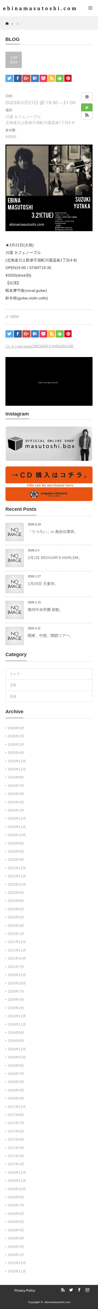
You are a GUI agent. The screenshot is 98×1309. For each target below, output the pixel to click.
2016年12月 (17, 1172)
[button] (86, 115)
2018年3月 (16, 1098)
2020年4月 (16, 1000)
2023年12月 (17, 818)
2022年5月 (16, 917)
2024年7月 (16, 786)
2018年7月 (16, 1074)
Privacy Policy (24, 1290)
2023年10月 (17, 835)
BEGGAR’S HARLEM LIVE (54, 346)
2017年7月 (16, 1123)
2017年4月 (16, 1139)
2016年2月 (16, 1247)
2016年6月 (16, 1214)
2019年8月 (16, 1041)
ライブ (15, 674)
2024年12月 (17, 761)
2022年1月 (16, 934)
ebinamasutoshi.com (57, 1302)
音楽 (13, 696)
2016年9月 (16, 1197)
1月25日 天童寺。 (43, 583)
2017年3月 (16, 1148)
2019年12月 (17, 1016)
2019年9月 (16, 1033)
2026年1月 (16, 745)
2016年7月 (16, 1205)
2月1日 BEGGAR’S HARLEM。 (55, 557)
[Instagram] (87, 1290)
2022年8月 (16, 901)
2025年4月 (16, 753)
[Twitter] (70, 1290)
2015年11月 (17, 1271)
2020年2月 (16, 1008)
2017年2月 (16, 1156)
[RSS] (62, 1290)
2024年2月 (16, 802)
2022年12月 (17, 868)
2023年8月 (16, 843)
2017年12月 (17, 1107)
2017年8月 (16, 1115)
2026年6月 (16, 728)
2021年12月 (17, 942)
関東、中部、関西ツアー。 (51, 635)
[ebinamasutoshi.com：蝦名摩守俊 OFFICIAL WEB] (38, 8)
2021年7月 (16, 967)
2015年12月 (17, 1263)
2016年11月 (17, 1181)
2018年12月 (17, 1049)
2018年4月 (16, 1090)
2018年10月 (17, 1057)
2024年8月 (16, 777)
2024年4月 (16, 794)
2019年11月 (17, 1024)
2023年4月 (16, 860)
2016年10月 (17, 1189)
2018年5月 (16, 1082)
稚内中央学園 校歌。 (45, 609)
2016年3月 (16, 1238)
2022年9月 (16, 893)
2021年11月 (17, 950)
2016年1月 (16, 1255)
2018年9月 (16, 1066)
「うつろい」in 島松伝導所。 (53, 531)
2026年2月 (16, 736)
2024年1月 (16, 810)
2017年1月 (16, 1164)
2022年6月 (16, 909)
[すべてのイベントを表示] (87, 97)
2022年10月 (17, 884)
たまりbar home (20, 346)
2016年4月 (16, 1230)
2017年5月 (16, 1131)
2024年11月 (17, 769)
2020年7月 (16, 991)
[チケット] (87, 107)
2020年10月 (17, 983)
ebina (14, 316)
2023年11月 (17, 827)
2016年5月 (16, 1222)
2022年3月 (16, 926)
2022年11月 (17, 876)
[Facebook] (79, 1290)
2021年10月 (17, 958)
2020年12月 (17, 975)
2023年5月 (16, 851)
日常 (13, 685)
